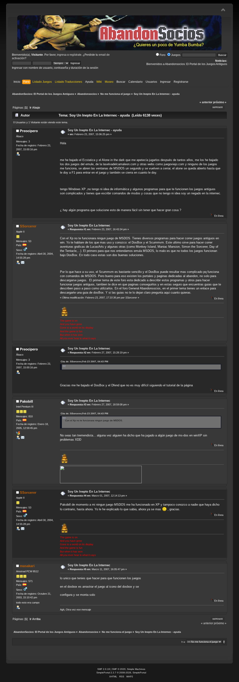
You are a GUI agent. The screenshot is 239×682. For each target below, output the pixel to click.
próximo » (219, 102)
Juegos (175, 55)
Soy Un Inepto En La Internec (89, 225)
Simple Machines (136, 669)
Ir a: (183, 642)
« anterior (206, 102)
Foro (162, 55)
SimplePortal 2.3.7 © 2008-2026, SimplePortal (121, 672)
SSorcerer (28, 226)
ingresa (62, 54)
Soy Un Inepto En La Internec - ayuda (95, 130)
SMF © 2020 (119, 669)
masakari (27, 566)
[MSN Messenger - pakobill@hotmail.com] (18, 433)
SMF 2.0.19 (103, 669)
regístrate (75, 54)
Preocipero (29, 131)
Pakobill (26, 401)
